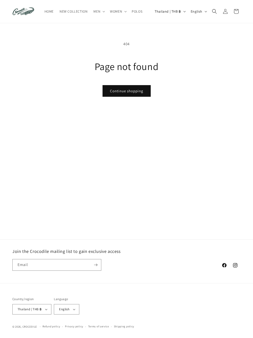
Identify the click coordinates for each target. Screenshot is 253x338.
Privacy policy (74, 326)
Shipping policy (124, 326)
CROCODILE (29, 326)
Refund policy (51, 326)
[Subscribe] (95, 265)
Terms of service (98, 326)
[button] (98, 11)
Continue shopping (126, 91)
